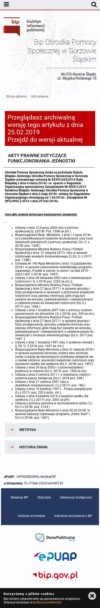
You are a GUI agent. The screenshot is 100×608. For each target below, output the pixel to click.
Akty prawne (39, 96)
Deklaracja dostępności (76, 497)
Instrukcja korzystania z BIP (73, 516)
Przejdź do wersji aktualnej (45, 139)
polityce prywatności (47, 602)
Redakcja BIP (19, 497)
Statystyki (44, 497)
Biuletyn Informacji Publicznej (24, 27)
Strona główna (16, 96)
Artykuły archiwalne (31, 516)
